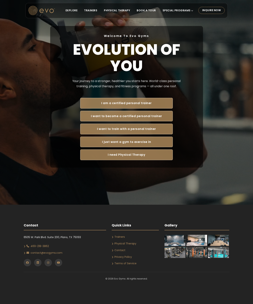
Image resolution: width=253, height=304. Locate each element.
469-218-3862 (40, 246)
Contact (119, 250)
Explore (72, 10)
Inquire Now (211, 10)
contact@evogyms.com (46, 253)
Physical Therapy (117, 10)
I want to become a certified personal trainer (126, 116)
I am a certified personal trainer (126, 103)
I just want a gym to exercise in (126, 142)
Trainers (90, 10)
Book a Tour (146, 10)
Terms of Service (125, 263)
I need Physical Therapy (126, 155)
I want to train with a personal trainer (126, 129)
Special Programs (177, 10)
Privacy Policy (123, 257)
